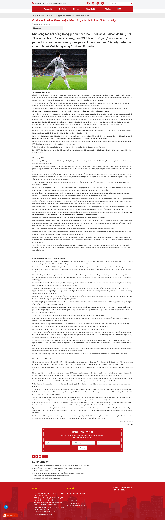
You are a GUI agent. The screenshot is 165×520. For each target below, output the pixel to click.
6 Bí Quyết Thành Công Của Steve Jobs (47, 478)
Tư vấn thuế (73, 500)
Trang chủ (48, 9)
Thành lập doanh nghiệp (77, 493)
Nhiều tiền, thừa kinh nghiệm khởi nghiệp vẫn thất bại (51, 475)
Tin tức (108, 9)
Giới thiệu (62, 9)
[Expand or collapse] (61, 28)
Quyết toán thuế (74, 503)
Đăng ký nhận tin (92, 9)
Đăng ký (82, 448)
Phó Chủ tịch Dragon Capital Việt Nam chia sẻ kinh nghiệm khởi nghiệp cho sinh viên (62, 466)
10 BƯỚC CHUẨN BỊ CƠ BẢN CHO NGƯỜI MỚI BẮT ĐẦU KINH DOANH (57, 468)
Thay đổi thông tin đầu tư (77, 506)
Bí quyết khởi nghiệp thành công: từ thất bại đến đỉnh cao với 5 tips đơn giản (59, 473)
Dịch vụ (76, 9)
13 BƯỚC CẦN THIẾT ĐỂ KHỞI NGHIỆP (47, 471)
